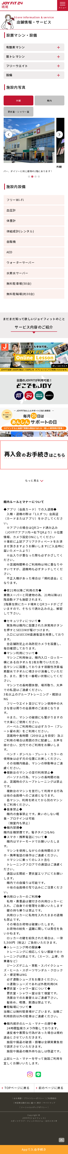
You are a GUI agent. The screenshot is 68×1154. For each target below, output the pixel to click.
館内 (49, 100)
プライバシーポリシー (34, 1098)
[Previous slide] (8, 134)
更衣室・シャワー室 (18, 111)
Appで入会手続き (34, 1149)
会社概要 (18, 1098)
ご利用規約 (51, 1098)
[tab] (29, 176)
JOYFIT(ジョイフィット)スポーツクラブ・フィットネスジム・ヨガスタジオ (34, 1119)
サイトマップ (49, 1102)
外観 (18, 100)
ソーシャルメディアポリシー (34, 1107)
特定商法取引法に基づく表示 (28, 1102)
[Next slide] (59, 134)
